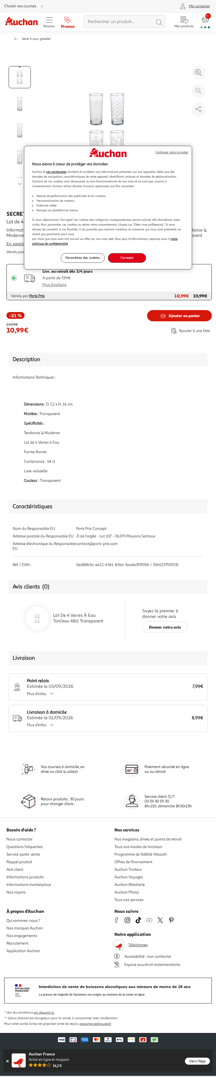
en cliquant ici (44, 1012)
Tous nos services (128, 899)
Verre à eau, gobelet (36, 39)
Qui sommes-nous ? (23, 920)
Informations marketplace (28, 884)
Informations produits (25, 877)
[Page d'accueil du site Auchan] (21, 21)
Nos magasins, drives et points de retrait (148, 839)
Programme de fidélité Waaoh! (140, 854)
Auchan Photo (126, 892)
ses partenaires (56, 172)
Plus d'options (54, 284)
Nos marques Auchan (24, 928)
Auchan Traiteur (128, 869)
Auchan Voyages (128, 877)
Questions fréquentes (24, 846)
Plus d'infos (36, 693)
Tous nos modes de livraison (138, 846)
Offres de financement (133, 862)
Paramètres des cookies (83, 258)
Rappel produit (19, 862)
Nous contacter (19, 839)
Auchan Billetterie (129, 884)
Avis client (14, 869)
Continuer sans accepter (172, 152)
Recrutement (17, 943)
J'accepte (126, 258)
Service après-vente (23, 854)
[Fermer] (7, 1061)
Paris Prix (37, 296)
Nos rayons (16, 892)
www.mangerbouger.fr (95, 1024)
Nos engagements (21, 935)
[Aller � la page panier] (205, 21)
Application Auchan (23, 950)
